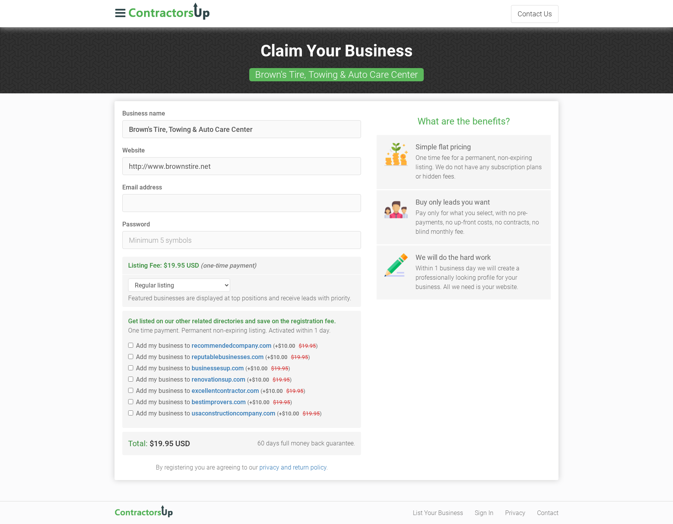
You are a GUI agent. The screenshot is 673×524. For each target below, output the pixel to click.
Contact (535, 14)
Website (133, 150)
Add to (227, 345)
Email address (142, 187)
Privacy (515, 513)
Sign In (484, 513)
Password (136, 224)
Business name (143, 113)
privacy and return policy (292, 467)
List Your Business (438, 513)
